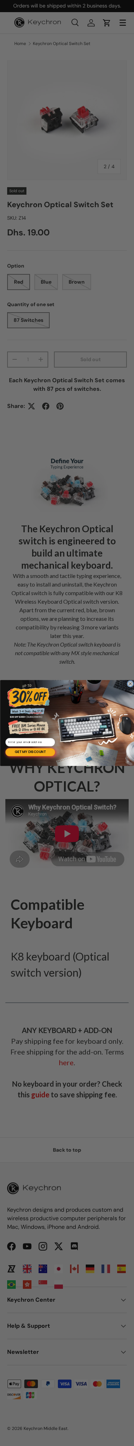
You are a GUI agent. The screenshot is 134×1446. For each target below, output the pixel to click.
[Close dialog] (130, 684)
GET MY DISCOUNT (30, 752)
